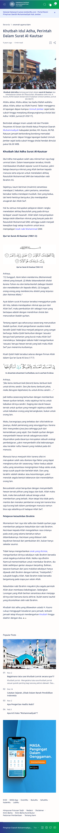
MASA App (14, 800)
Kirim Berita (7, 813)
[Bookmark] (54, 4)
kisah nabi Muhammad (26, 229)
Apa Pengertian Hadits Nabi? (20, 704)
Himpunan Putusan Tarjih (13, 810)
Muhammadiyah (11, 130)
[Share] (54, 42)
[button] (42, 827)
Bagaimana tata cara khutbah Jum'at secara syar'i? (30, 676)
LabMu (16, 802)
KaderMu (7, 802)
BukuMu (34, 800)
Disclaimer (39, 810)
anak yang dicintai (38, 551)
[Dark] (49, 4)
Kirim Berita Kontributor (25, 813)
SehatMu (44, 800)
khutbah (43, 614)
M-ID (5, 800)
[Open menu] (4, 4)
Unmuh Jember (36, 109)
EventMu (24, 800)
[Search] (44, 4)
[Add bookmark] (50, 42)
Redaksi (29, 810)
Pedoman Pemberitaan (12, 815)
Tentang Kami (30, 815)
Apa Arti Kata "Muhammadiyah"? (22, 713)
